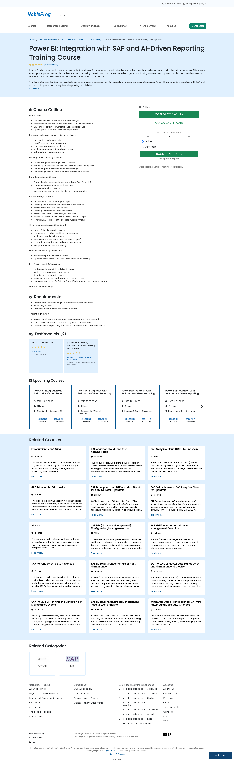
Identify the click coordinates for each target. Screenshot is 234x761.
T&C (166, 721)
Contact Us (198, 25)
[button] (201, 406)
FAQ (165, 716)
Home (32, 40)
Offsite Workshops (91, 25)
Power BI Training (95, 40)
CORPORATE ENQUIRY (169, 114)
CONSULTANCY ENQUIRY (169, 122)
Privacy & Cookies (117, 754)
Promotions (36, 707)
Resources (35, 716)
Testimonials (171, 707)
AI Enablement (148, 25)
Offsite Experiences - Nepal (136, 714)
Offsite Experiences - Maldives (138, 688)
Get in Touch (220, 755)
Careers (168, 711)
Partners (168, 698)
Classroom (150, 146)
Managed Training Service (45, 698)
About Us (172, 25)
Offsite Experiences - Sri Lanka (138, 693)
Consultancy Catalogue (89, 702)
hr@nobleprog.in (111, 750)
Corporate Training (57, 25)
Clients (167, 702)
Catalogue (35, 702)
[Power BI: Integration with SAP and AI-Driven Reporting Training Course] (42, 14)
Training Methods (40, 711)
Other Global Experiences (135, 723)
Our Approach (83, 688)
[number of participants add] (189, 136)
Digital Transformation (43, 693)
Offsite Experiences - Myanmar (138, 709)
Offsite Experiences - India (135, 718)
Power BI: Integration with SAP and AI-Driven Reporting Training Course (133, 40)
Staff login (117, 759)
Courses (32, 25)
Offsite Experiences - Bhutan (137, 698)
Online (148, 141)
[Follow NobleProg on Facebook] (169, 734)
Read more (35, 88)
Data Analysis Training (47, 40)
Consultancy (120, 25)
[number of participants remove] (148, 136)
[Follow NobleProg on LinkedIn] (165, 734)
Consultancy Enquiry (87, 698)
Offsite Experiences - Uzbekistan (132, 704)
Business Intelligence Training (72, 40)
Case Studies (82, 693)
